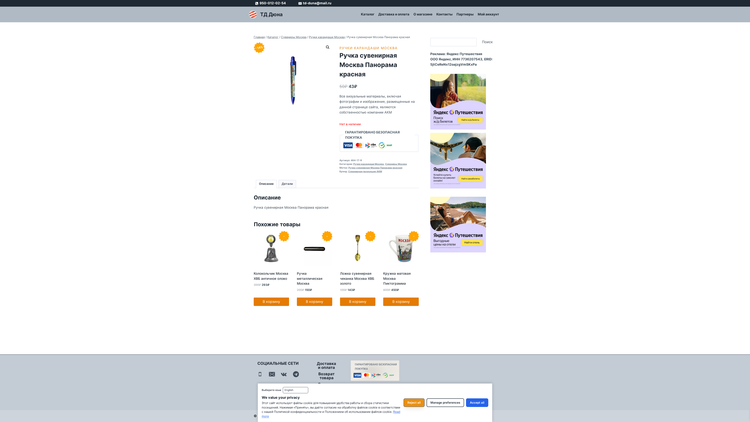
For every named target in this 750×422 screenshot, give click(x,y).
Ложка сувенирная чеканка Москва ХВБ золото (357, 278)
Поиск (487, 42)
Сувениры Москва (396, 164)
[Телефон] (260, 374)
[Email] (272, 374)
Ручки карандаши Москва (368, 48)
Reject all (414, 402)
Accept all (477, 402)
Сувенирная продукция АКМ (365, 171)
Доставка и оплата (393, 14)
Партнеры (465, 14)
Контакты (444, 14)
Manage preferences (445, 402)
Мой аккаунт (488, 14)
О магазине (422, 14)
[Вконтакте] (284, 374)
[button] (327, 47)
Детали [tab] (287, 184)
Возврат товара (326, 376)
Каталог (367, 14)
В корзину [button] (271, 302)
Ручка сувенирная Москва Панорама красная (375, 167)
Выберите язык (271, 390)
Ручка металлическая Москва (309, 278)
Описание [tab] (266, 184)
